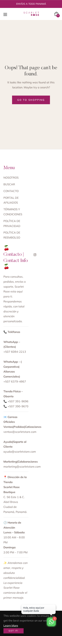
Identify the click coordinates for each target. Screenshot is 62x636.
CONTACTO (11, 191)
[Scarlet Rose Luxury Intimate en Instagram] (35, 254)
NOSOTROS (11, 177)
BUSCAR (9, 184)
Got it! (13, 630)
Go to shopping (31, 99)
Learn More (10, 625)
